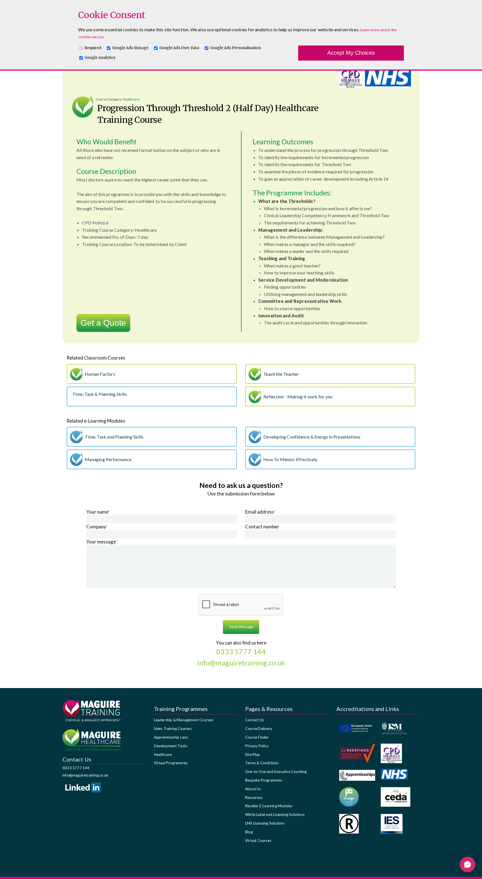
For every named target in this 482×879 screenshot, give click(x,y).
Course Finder (257, 737)
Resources (253, 797)
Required (93, 47)
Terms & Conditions (262, 763)
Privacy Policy (257, 746)
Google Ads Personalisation (235, 47)
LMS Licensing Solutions (265, 823)
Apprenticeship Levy (171, 737)
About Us (253, 789)
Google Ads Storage (130, 47)
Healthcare (163, 754)
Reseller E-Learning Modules (268, 806)
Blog (249, 832)
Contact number (262, 527)
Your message (101, 542)
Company (97, 527)
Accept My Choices (351, 53)
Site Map (252, 754)
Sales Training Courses (173, 728)
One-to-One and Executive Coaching (276, 771)
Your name (98, 512)
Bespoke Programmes (263, 780)
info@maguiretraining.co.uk (85, 775)
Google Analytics (100, 57)
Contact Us (254, 720)
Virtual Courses (258, 840)
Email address (260, 512)
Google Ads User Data (179, 47)
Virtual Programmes (171, 763)
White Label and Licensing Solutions (275, 814)
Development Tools (170, 746)
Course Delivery (258, 728)
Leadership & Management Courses (183, 720)
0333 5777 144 (76, 768)
